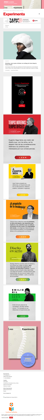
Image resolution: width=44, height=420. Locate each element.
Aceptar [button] (11, 417)
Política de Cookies (36, 415)
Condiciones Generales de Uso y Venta (10, 383)
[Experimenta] (14, 14)
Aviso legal (5, 381)
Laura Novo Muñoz (14, 70)
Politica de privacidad (7, 384)
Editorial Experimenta (7, 389)
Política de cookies (7, 386)
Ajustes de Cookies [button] (5, 417)
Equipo (4, 391)
